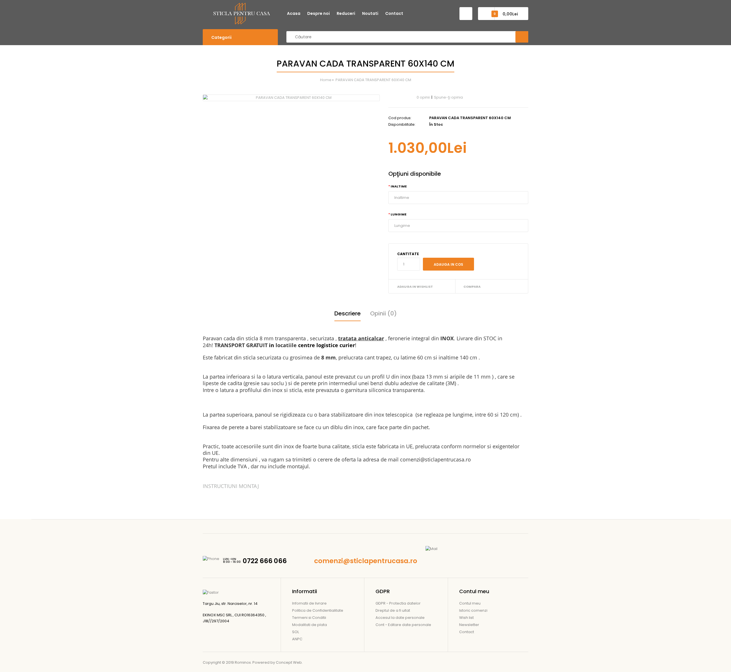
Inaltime (399, 186)
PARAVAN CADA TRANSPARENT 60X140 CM (373, 80)
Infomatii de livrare (309, 603)
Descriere (347, 313)
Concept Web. (289, 662)
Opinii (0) (383, 313)
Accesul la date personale (400, 617)
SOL (295, 632)
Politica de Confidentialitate (317, 610)
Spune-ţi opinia (448, 97)
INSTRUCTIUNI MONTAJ (231, 486)
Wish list (466, 617)
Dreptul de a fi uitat (392, 610)
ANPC (297, 639)
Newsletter (469, 624)
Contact (466, 632)
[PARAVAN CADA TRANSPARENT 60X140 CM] (291, 98)
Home (326, 80)
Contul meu (470, 603)
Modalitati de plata (309, 624)
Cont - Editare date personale (403, 624)
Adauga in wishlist (415, 286)
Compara (472, 286)
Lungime (398, 214)
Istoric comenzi (473, 610)
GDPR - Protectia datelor (398, 603)
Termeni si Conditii (309, 617)
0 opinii (423, 97)
